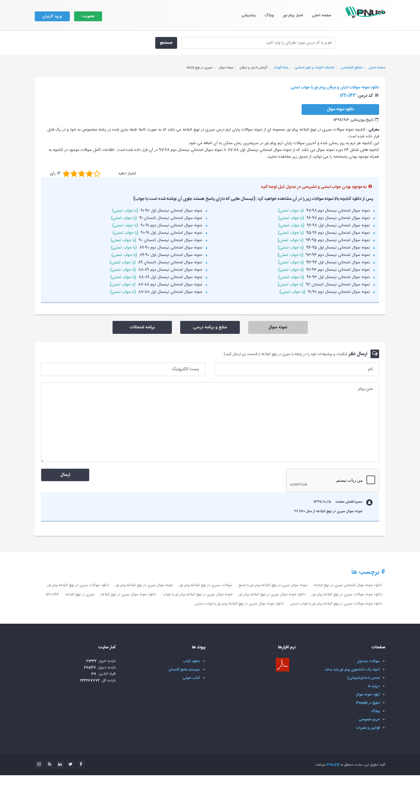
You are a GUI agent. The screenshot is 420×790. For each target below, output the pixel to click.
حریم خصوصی (369, 719)
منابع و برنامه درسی (210, 327)
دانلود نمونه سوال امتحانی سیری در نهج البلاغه (348, 585)
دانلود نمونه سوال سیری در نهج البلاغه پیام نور (272, 594)
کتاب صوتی (191, 678)
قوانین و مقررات (368, 728)
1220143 (52, 594)
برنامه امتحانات (142, 327)
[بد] (66, 173)
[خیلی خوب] (89, 173)
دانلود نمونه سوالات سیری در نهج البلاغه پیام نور (347, 594)
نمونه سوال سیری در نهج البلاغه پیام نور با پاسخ (272, 585)
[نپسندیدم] (73, 173)
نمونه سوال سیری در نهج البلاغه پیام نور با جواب (197, 594)
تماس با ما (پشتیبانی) (363, 678)
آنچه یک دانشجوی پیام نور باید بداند (352, 669)
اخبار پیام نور (293, 15)
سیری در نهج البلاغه (79, 594)
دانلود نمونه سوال (340, 109)
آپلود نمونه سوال (368, 694)
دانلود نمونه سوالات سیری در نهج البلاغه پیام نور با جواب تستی (336, 604)
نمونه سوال (277, 327)
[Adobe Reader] (282, 664)
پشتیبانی (248, 15)
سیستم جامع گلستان (184, 669)
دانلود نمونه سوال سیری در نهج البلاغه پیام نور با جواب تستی (239, 604)
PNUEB (333, 765)
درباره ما (374, 686)
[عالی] (97, 173)
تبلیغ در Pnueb (368, 703)
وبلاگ (269, 15)
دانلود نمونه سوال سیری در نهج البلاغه (128, 594)
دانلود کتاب (191, 661)
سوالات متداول (368, 661)
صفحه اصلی (321, 15)
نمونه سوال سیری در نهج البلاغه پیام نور (144, 585)
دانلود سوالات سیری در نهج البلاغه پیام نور (78, 585)
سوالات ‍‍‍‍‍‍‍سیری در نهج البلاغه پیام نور (205, 585)
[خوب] (81, 173)
